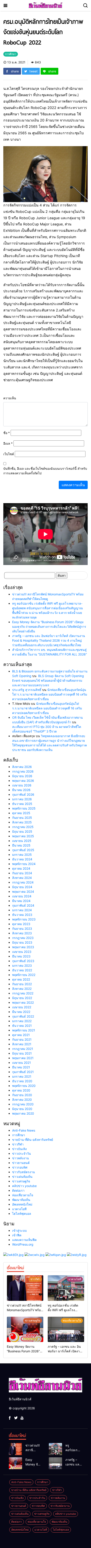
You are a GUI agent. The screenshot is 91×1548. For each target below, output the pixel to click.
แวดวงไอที (19, 1209)
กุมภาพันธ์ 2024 (23, 905)
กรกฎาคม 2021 (22, 1049)
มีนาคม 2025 (21, 845)
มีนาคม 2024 (21, 901)
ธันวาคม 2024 (22, 859)
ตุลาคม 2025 (21, 813)
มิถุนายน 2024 (22, 887)
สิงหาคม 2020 (22, 1099)
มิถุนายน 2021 (22, 1053)
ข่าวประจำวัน (21, 1153)
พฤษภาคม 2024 (23, 891)
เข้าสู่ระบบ (19, 1230)
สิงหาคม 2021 (21, 1044)
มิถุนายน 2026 (22, 776)
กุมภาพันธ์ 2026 (23, 794)
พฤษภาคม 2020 (23, 1113)
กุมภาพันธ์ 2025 (23, 850)
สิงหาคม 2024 (22, 878)
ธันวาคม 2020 (22, 1081)
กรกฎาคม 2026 (23, 771)
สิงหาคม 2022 (22, 988)
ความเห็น (9, 398)
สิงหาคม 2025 (22, 822)
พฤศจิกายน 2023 (24, 919)
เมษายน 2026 (21, 785)
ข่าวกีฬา (18, 1144)
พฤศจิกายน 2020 (24, 1086)
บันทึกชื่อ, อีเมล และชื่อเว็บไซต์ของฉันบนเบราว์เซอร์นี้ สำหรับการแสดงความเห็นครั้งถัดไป (45, 471)
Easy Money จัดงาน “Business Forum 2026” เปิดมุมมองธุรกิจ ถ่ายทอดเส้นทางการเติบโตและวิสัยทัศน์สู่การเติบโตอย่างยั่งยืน (49, 626)
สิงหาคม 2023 (22, 933)
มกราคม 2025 (22, 854)
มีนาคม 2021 (21, 1067)
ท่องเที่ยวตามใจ (22, 1195)
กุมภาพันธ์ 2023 (23, 961)
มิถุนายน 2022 (22, 998)
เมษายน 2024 (21, 896)
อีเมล (8, 443)
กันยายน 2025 (22, 817)
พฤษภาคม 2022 (23, 1002)
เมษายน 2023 (21, 951)
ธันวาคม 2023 (22, 915)
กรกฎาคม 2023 (23, 938)
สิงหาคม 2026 (22, 767)
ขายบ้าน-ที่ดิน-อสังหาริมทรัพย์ (32, 1139)
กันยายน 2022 (22, 984)
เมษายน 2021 (21, 1062)
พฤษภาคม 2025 (23, 836)
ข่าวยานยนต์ (21, 1163)
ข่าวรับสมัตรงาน (23, 1172)
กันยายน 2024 (22, 873)
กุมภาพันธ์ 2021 (23, 1072)
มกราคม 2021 (21, 1076)
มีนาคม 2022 (21, 1012)
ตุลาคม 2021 (21, 1035)
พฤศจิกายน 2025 (24, 808)
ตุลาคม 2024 (21, 868)
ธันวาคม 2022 (22, 970)
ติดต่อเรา (18, 1190)
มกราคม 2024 (22, 910)
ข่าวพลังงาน (20, 1158)
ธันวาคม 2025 (22, 804)
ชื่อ (6, 433)
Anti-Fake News (23, 1130)
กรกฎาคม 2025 (23, 827)
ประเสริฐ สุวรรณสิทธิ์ (26, 690)
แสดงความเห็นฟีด (24, 1240)
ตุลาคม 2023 (21, 924)
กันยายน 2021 (22, 1039)
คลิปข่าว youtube (24, 1186)
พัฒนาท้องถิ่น (21, 1200)
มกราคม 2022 (22, 1021)
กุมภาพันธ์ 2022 (23, 1016)
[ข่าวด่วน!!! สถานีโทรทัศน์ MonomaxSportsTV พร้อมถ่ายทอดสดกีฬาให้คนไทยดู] (25, 1288)
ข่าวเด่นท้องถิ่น (22, 1176)
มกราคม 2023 (22, 965)
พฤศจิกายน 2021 (23, 1030)
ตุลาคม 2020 (21, 1090)
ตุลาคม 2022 (21, 979)
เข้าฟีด (16, 1235)
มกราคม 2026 (22, 799)
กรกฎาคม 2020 (23, 1104)
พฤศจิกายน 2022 (23, 975)
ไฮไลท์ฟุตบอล (21, 1213)
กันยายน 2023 (22, 928)
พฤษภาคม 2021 (23, 1058)
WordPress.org (22, 1244)
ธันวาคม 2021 (22, 1025)
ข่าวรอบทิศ (19, 1167)
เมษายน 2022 (21, 1007)
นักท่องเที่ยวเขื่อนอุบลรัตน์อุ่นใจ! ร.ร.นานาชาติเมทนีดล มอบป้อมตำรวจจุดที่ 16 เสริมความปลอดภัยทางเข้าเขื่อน (49, 694)
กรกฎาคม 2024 (23, 882)
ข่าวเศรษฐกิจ (21, 1181)
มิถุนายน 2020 (22, 1109)
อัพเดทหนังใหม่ (22, 1204)
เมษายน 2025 (21, 841)
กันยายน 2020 (22, 1095)
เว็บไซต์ (8, 454)
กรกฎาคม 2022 (22, 993)
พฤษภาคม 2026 (23, 780)
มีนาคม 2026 (21, 790)
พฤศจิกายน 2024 (24, 864)
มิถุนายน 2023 (22, 942)
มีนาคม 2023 (21, 956)
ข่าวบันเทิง (19, 1149)
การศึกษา (18, 1135)
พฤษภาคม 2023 (23, 947)
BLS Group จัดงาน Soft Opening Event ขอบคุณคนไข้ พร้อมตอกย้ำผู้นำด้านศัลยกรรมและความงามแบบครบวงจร (48, 680)
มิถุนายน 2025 (22, 831)
